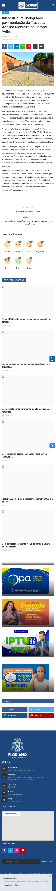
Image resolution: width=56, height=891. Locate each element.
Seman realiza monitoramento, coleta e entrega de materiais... (26, 410)
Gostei (7, 251)
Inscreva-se (47, 861)
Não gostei (18, 251)
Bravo (7, 268)
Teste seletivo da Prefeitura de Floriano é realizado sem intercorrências (28, 222)
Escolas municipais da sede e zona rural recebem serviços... (26, 365)
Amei (29, 251)
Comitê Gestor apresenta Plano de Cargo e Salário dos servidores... (26, 545)
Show (29, 268)
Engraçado (40, 251)
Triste (18, 268)
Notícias (5, 13)
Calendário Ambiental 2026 (28, 211)
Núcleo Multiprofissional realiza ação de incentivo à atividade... (27, 320)
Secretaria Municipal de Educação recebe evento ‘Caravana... (25, 455)
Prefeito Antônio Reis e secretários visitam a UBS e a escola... (27, 500)
